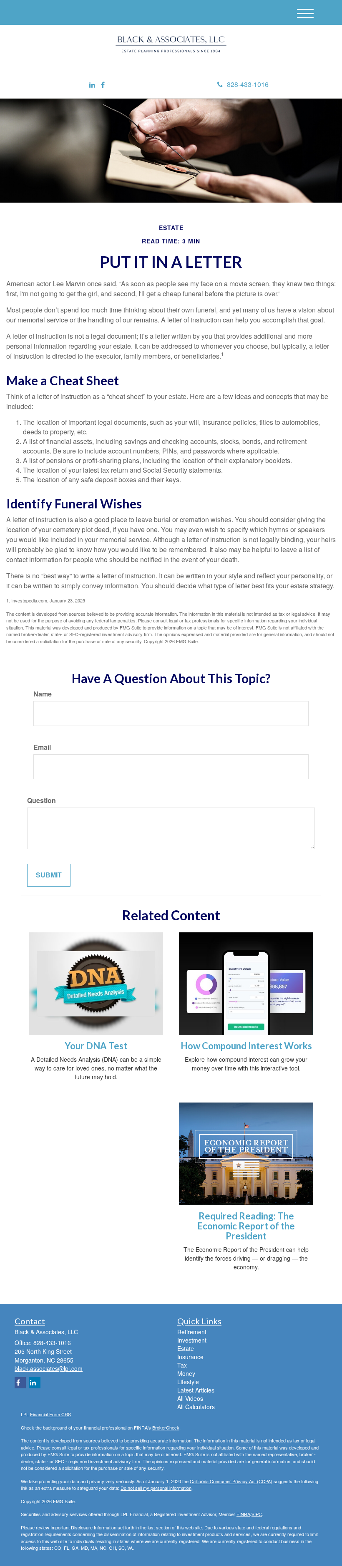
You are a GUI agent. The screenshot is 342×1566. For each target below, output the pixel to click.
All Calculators (196, 1406)
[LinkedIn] (92, 85)
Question (41, 800)
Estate (185, 1348)
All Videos (190, 1398)
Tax (182, 1365)
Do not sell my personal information (156, 1487)
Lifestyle (188, 1382)
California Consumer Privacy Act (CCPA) (231, 1481)
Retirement (191, 1332)
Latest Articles (195, 1390)
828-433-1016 (248, 84)
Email (42, 747)
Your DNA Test (96, 1045)
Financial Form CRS (50, 1414)
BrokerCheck (165, 1427)
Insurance (190, 1357)
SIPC (256, 1514)
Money (186, 1373)
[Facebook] (103, 85)
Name (42, 694)
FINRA (243, 1514)
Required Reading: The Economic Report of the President (246, 1225)
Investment (191, 1340)
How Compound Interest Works (246, 1045)
